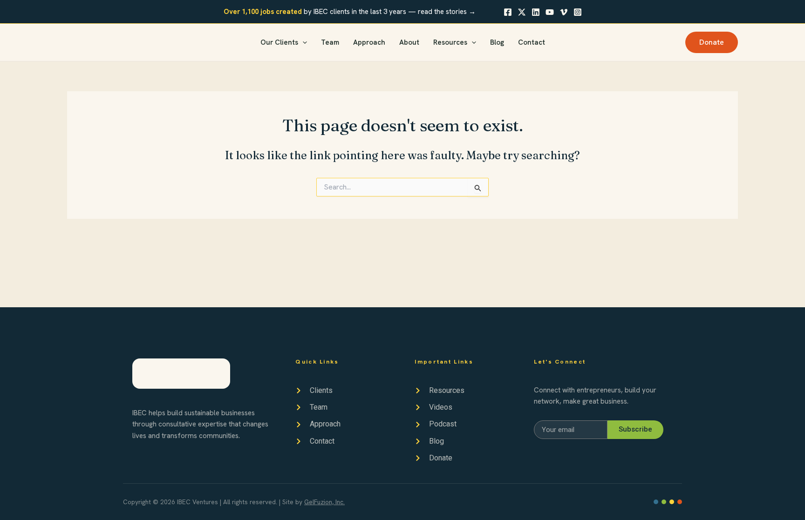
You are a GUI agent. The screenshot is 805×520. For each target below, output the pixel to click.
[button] (302, 42)
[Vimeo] (563, 12)
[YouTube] (550, 12)
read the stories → (447, 11)
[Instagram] (577, 12)
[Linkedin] (536, 12)
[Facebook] (508, 12)
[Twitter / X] (522, 12)
